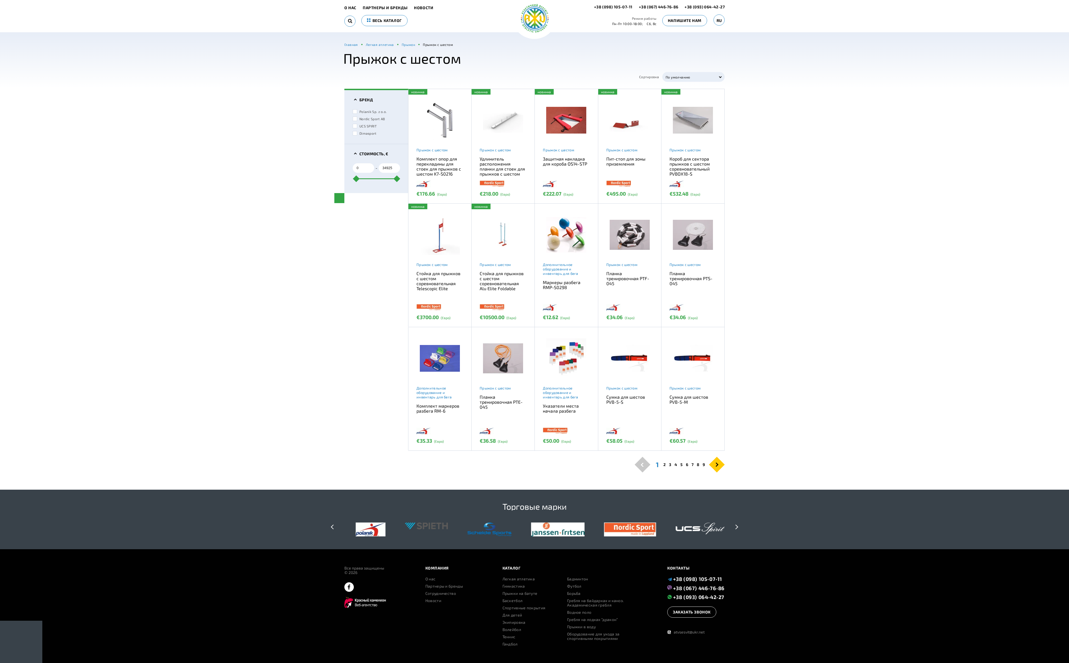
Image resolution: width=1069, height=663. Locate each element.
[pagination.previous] (643, 464)
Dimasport (368, 133)
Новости (423, 8)
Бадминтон (577, 579)
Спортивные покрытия (524, 608)
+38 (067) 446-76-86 (658, 6)
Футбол (574, 586)
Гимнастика (513, 586)
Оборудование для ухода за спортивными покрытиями (593, 636)
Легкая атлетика (518, 579)
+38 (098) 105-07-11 (613, 6)
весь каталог (386, 20)
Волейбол (511, 629)
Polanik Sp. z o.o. (373, 112)
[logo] (534, 19)
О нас (350, 8)
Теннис (509, 637)
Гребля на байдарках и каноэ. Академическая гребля (595, 602)
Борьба (574, 593)
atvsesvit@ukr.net (686, 632)
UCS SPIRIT (368, 126)
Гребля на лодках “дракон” (592, 619)
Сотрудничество (440, 593)
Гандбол (510, 644)
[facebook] (349, 587)
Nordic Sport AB (372, 119)
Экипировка (514, 622)
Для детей (512, 615)
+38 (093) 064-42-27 (705, 6)
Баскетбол (512, 600)
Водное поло (579, 612)
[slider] (356, 178)
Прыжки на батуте (520, 593)
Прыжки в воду (581, 627)
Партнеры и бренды (385, 8)
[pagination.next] (717, 464)
